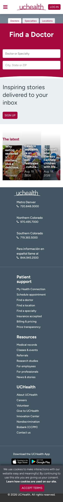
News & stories (26, 377)
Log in (54, 7)
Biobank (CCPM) (27, 427)
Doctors (14, 20)
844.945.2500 (29, 257)
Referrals (22, 355)
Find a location (26, 305)
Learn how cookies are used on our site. (31, 481)
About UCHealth (27, 394)
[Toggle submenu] (5, 6)
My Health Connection (31, 289)
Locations (47, 20)
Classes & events (27, 350)
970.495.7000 (29, 221)
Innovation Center (28, 416)
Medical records (27, 344)
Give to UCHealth (28, 410)
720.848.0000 (29, 206)
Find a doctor (25, 300)
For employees (26, 366)
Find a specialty (26, 310)
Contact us (23, 432)
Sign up (10, 115)
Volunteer (23, 405)
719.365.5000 (29, 237)
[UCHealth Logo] (27, 192)
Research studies (27, 360)
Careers (22, 400)
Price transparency (29, 327)
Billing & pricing (26, 321)
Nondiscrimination (28, 421)
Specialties (31, 20)
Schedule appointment (31, 294)
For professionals (27, 371)
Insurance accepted (29, 316)
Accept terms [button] (32, 488)
